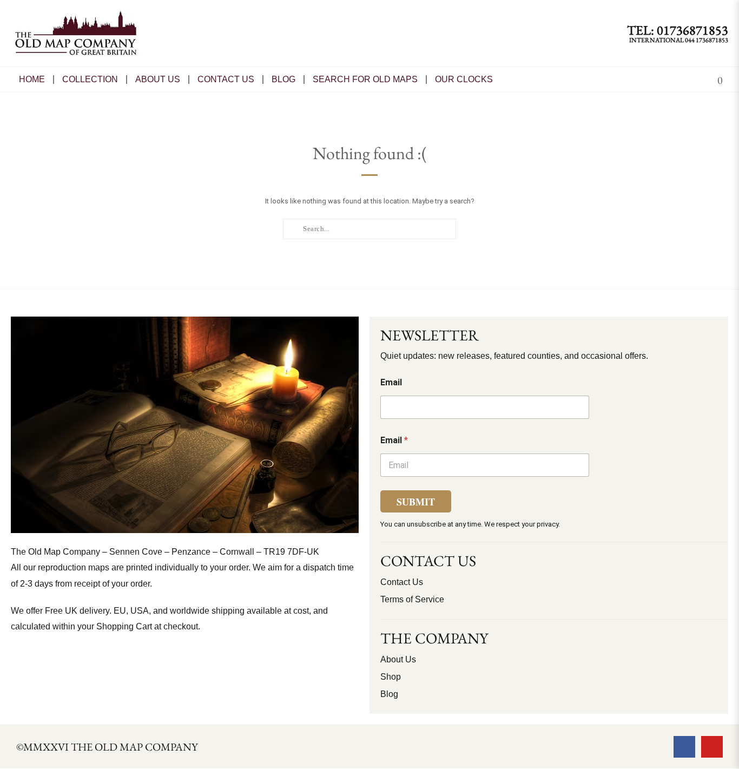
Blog (283, 79)
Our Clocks (464, 79)
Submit (416, 502)
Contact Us (401, 582)
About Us (157, 79)
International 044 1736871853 (678, 40)
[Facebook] (684, 747)
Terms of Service (412, 599)
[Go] (292, 228)
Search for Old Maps (365, 79)
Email (391, 382)
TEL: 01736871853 (677, 30)
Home (32, 79)
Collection (90, 79)
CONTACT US (225, 79)
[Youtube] (712, 747)
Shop (390, 676)
